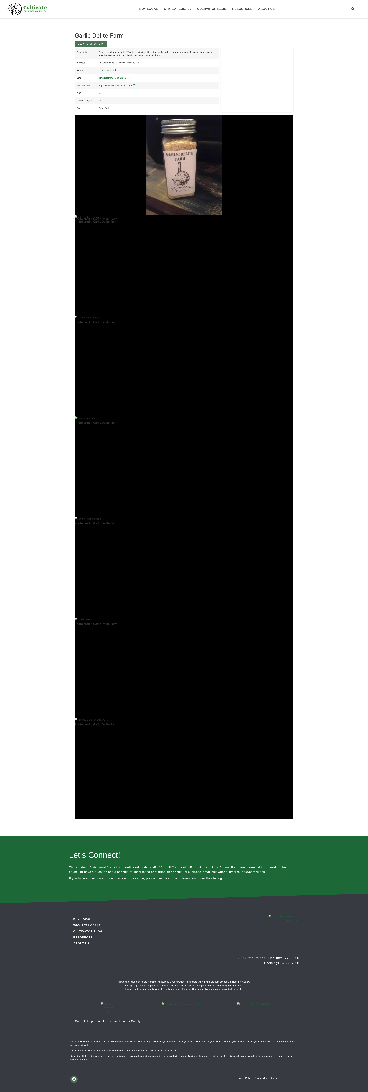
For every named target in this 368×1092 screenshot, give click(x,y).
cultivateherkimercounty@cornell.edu (238, 871)
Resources (242, 9)
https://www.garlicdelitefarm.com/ (115, 85)
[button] (352, 9)
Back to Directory (91, 43)
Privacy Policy (244, 1078)
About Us (266, 9)
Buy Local (148, 9)
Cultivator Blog (211, 9)
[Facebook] (74, 1079)
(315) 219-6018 (106, 70)
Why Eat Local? (177, 9)
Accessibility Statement (266, 1078)
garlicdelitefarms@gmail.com (113, 78)
